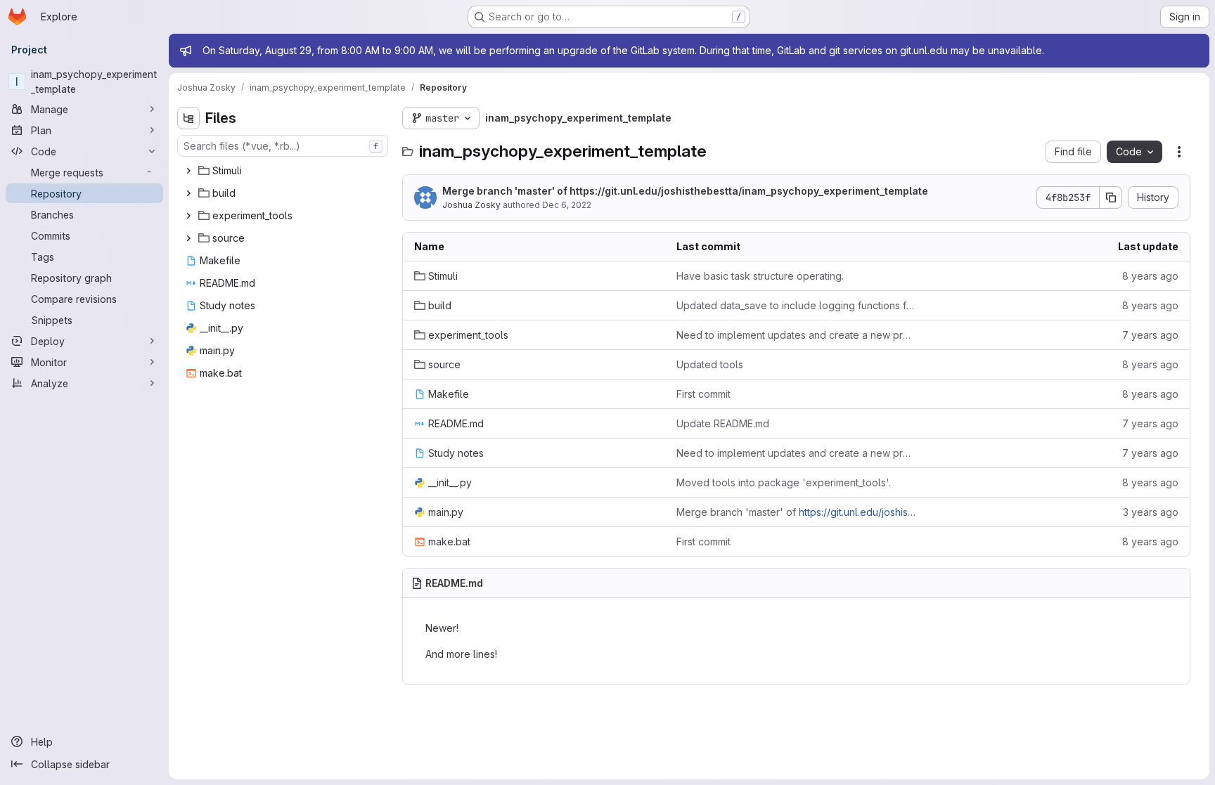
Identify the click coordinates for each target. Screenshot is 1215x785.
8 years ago (1150, 276)
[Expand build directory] (188, 193)
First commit (703, 394)
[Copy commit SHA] (1111, 197)
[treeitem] (284, 171)
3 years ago (1150, 512)
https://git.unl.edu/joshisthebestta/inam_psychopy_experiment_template (749, 191)
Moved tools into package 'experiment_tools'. (783, 482)
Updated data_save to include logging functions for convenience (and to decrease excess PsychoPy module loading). (796, 305)
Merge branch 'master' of (685, 191)
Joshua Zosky (471, 205)
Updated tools (709, 364)
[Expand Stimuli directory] (188, 170)
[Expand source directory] (188, 238)
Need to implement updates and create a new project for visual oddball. (796, 335)
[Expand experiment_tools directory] (188, 215)
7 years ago (1150, 335)
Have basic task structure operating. (760, 276)
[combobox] (282, 146)
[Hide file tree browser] (188, 118)
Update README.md (722, 423)
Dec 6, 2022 (566, 205)
